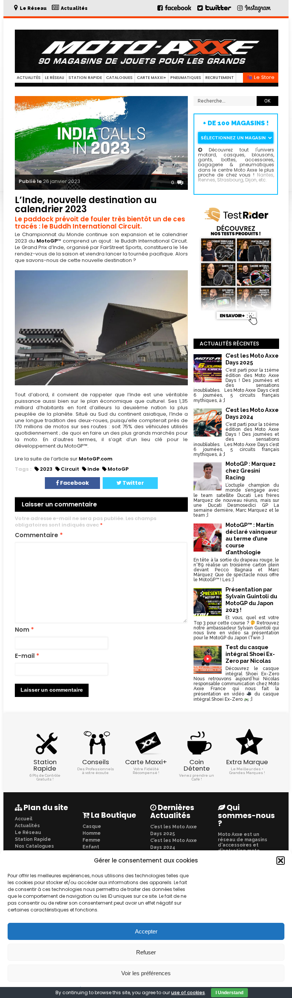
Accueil (23, 818)
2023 (46, 469)
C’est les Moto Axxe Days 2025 (173, 830)
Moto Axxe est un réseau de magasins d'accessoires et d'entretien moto (242, 842)
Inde (93, 469)
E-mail (27, 656)
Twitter (132, 483)
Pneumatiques (185, 77)
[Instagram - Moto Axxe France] (258, 11)
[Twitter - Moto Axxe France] (218, 11)
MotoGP (46, 240)
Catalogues (119, 77)
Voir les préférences (146, 973)
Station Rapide (85, 77)
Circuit (70, 469)
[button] (280, 860)
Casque (92, 826)
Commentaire (39, 535)
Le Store (263, 77)
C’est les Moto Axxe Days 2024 (173, 844)
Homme (92, 833)
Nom (24, 630)
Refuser (146, 952)
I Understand (229, 992)
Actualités (29, 77)
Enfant (91, 847)
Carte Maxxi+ (151, 77)
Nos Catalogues (34, 846)
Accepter (146, 931)
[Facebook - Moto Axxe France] (174, 11)
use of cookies (188, 992)
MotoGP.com (96, 458)
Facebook (74, 483)
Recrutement (219, 77)
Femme (91, 840)
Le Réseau (54, 77)
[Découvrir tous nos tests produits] (236, 325)
